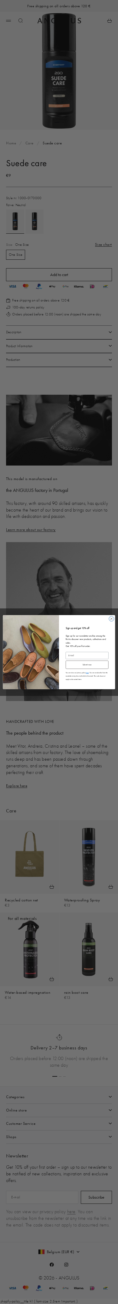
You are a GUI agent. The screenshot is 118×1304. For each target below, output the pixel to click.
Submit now (87, 664)
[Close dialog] (111, 618)
